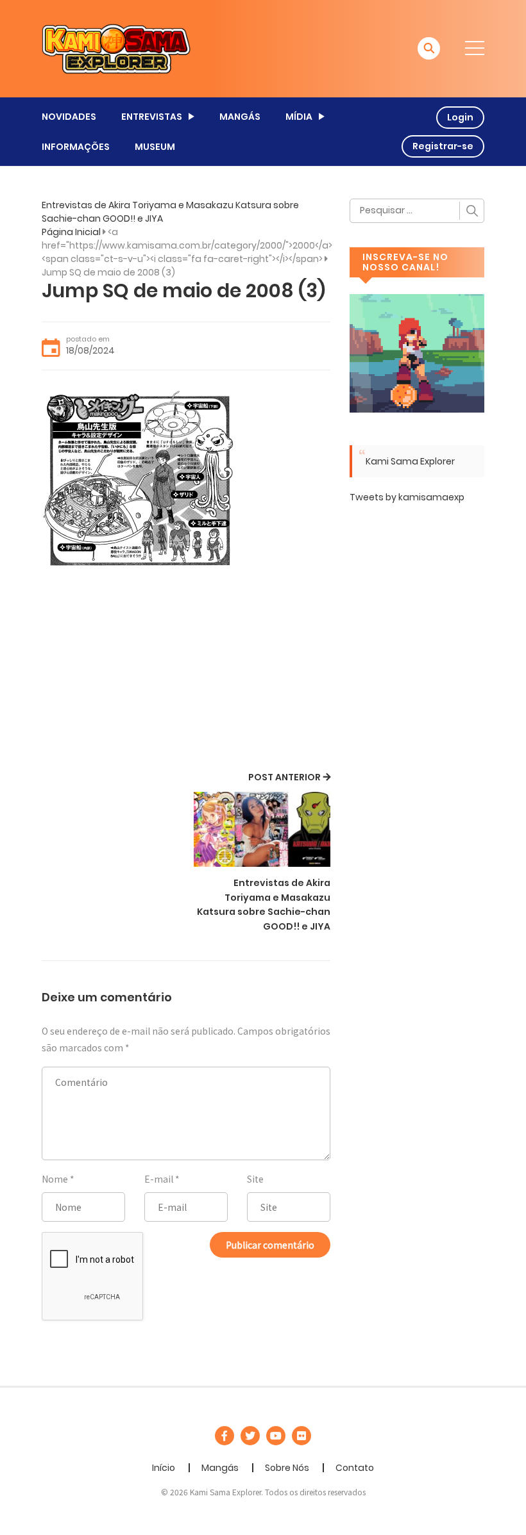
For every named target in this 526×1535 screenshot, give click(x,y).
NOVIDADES (69, 116)
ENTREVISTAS (151, 116)
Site (255, 1178)
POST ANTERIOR (284, 777)
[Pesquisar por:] (417, 211)
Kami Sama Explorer (410, 461)
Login (460, 117)
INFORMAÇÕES (76, 146)
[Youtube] (275, 1435)
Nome (55, 1178)
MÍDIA (298, 116)
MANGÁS (239, 116)
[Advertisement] (186, 672)
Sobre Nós (287, 1467)
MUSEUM (155, 146)
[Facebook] (224, 1435)
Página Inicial (71, 232)
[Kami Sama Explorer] (116, 48)
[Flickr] (301, 1435)
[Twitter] (250, 1435)
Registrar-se (442, 146)
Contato (354, 1467)
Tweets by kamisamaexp (407, 497)
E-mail (158, 1178)
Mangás (220, 1467)
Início (163, 1467)
